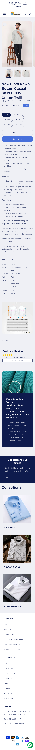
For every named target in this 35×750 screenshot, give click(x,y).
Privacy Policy (9, 634)
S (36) (6, 114)
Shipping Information (12, 649)
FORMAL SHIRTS (10, 673)
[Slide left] (2, 74)
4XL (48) (19, 125)
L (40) (27, 114)
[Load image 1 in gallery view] (9, 73)
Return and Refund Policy (13, 639)
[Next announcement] (31, 5)
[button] (4, 13)
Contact (7, 624)
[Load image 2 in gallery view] (17, 73)
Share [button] (6, 340)
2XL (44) (7, 119)
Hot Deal (8, 527)
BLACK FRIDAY (9, 693)
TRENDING (8, 688)
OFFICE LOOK (9, 683)
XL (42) (19, 119)
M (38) (16, 114)
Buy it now (17, 139)
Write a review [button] (17, 360)
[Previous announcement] (4, 5)
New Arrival (8, 698)
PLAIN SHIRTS (11, 606)
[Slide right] (33, 74)
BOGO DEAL (8, 678)
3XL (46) (7, 125)
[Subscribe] (28, 477)
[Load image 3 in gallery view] (26, 73)
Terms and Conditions (12, 644)
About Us (7, 629)
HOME (6, 664)
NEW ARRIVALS (12, 567)
